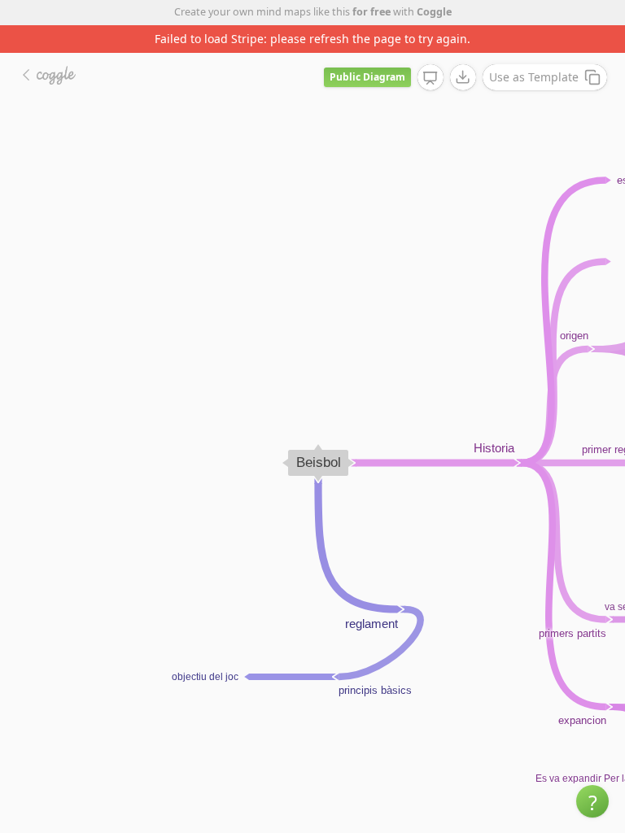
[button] (592, 801)
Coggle (434, 12)
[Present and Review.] (430, 78)
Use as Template (534, 77)
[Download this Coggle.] (463, 77)
